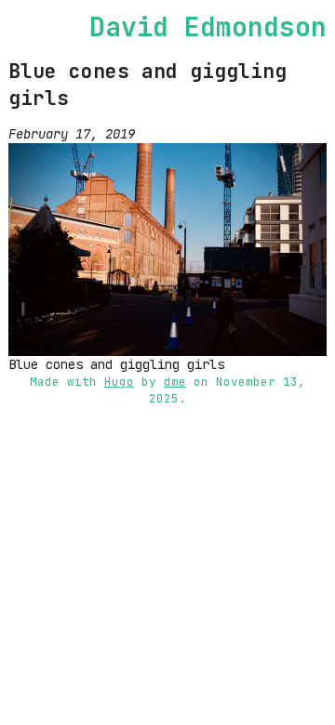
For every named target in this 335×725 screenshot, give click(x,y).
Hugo (119, 381)
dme (175, 381)
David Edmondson (208, 26)
